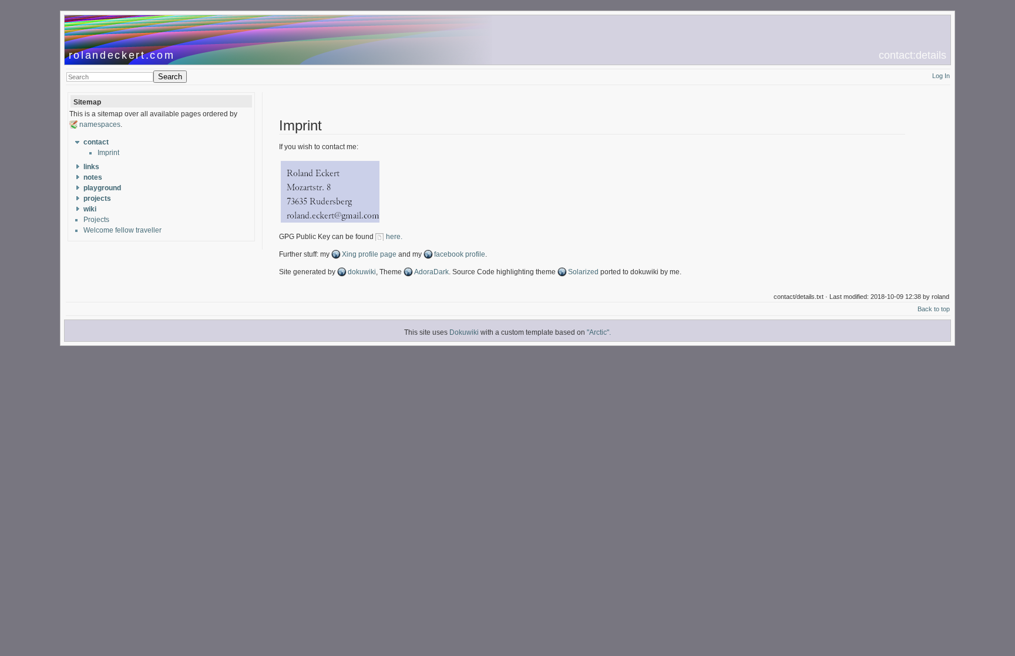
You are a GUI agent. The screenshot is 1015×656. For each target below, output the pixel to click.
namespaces (99, 124)
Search (170, 76)
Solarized (583, 272)
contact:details (912, 55)
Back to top (933, 308)
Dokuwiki (464, 332)
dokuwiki (362, 272)
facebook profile (459, 254)
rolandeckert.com (122, 55)
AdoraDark (431, 272)
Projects (96, 220)
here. (394, 237)
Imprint (108, 153)
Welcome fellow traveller (122, 230)
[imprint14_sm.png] (330, 222)
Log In (941, 75)
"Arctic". (599, 332)
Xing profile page (369, 254)
